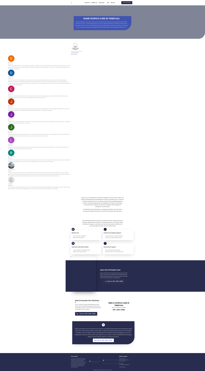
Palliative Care (94, 2)
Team (108, 2)
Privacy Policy (110, 369)
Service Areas (101, 2)
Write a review (74, 54)
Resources (113, 2)
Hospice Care (87, 2)
